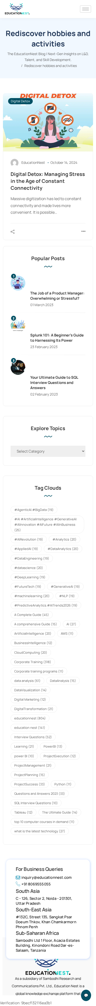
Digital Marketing (30, 699)
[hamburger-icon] (85, 9)
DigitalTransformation (33, 709)
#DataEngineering (31, 558)
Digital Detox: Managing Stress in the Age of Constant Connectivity (48, 181)
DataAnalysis (63, 680)
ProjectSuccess (29, 784)
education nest (29, 727)
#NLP (67, 596)
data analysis (27, 680)
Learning (24, 746)
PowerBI (53, 746)
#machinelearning (32, 596)
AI (71, 624)
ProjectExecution (60, 756)
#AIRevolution (28, 539)
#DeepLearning (30, 577)
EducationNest (33, 162)
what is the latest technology (39, 831)
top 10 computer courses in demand (44, 821)
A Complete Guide (31, 614)
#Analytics (64, 539)
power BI (24, 756)
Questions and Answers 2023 (39, 793)
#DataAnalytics (63, 548)
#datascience (28, 568)
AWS (67, 633)
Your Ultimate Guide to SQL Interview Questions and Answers (54, 382)
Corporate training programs (39, 671)
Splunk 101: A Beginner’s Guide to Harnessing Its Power (57, 338)
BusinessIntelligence (33, 643)
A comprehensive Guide (35, 624)
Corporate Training (32, 662)
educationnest (30, 718)
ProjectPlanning (29, 775)
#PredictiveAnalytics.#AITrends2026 (46, 605)
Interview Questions (33, 737)
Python (63, 784)
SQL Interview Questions (36, 803)
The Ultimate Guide (60, 812)
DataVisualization (30, 690)
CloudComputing (30, 652)
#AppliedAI (26, 548)
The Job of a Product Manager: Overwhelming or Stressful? (57, 296)
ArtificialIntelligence (32, 633)
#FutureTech (27, 586)
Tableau (23, 812)
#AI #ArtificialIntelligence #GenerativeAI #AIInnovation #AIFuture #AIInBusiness (45, 524)
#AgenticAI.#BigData (34, 509)
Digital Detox (20, 101)
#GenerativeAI (65, 586)
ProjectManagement (33, 765)
